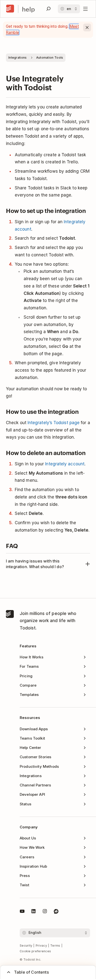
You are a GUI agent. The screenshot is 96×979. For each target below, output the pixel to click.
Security (26, 945)
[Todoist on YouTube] (22, 912)
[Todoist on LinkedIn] (33, 912)
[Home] (10, 9)
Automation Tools (49, 57)
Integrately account (64, 463)
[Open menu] (85, 8)
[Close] (87, 27)
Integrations (17, 57)
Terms (55, 945)
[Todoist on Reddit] (56, 912)
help (28, 9)
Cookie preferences (35, 951)
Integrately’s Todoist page (54, 422)
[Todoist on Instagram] (44, 912)
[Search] (48, 8)
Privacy (41, 945)
